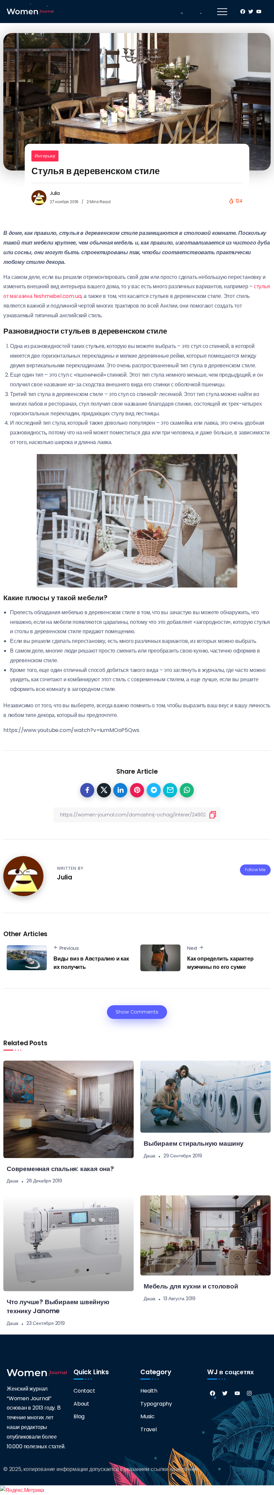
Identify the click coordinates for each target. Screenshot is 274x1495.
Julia (55, 193)
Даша (12, 1180)
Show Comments (137, 1012)
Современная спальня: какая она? (60, 1168)
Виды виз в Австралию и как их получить (91, 963)
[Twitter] (225, 1393)
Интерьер (45, 156)
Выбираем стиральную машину (194, 1143)
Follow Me (255, 869)
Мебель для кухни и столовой (191, 1286)
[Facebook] (212, 1393)
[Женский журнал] (30, 11)
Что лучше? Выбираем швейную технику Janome (58, 1306)
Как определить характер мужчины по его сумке (220, 963)
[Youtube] (237, 1393)
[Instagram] (249, 1393)
